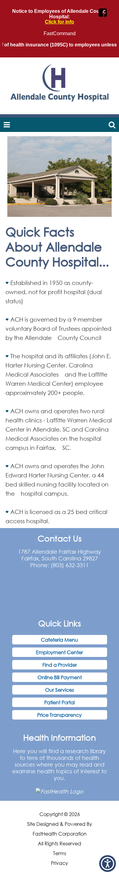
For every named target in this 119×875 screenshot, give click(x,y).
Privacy (59, 863)
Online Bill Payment (60, 677)
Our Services (59, 690)
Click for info (59, 21)
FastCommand (60, 33)
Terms (59, 853)
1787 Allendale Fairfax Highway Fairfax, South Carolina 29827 (59, 555)
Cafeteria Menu (59, 639)
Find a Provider (59, 665)
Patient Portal (59, 702)
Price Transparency (59, 715)
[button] (107, 863)
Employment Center (59, 652)
